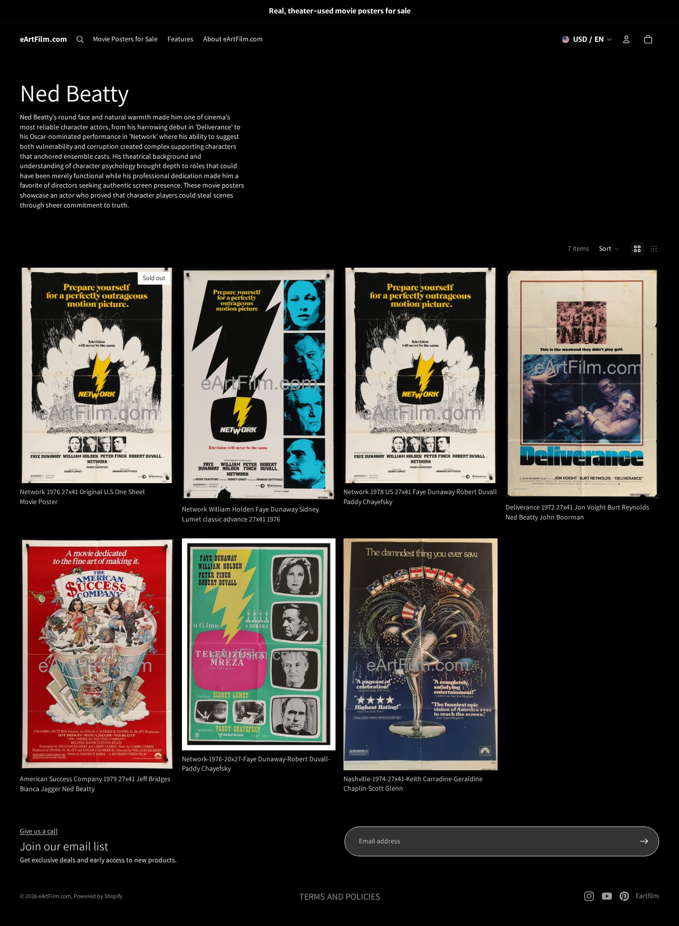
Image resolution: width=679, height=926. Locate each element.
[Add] (320, 486)
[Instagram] (589, 896)
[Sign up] (644, 841)
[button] (609, 249)
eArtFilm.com (54, 896)
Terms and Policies (339, 896)
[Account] (626, 39)
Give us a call (39, 830)
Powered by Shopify (98, 896)
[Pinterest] (624, 896)
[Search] (80, 39)
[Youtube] (607, 896)
